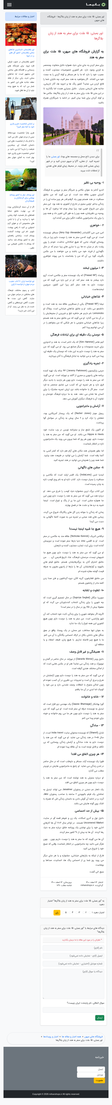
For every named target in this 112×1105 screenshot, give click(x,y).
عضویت (99, 1080)
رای (56, 912)
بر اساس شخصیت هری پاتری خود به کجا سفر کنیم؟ (22, 125)
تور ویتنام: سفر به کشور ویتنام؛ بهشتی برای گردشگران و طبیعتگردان (21, 198)
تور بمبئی (55, 156)
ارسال (99, 1018)
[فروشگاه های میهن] (96, 4)
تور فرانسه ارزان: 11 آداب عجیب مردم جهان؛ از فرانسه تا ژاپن (21, 283)
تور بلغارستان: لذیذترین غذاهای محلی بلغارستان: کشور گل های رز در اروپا (21, 52)
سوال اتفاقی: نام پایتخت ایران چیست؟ (85, 1003)
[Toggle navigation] (9, 5)
